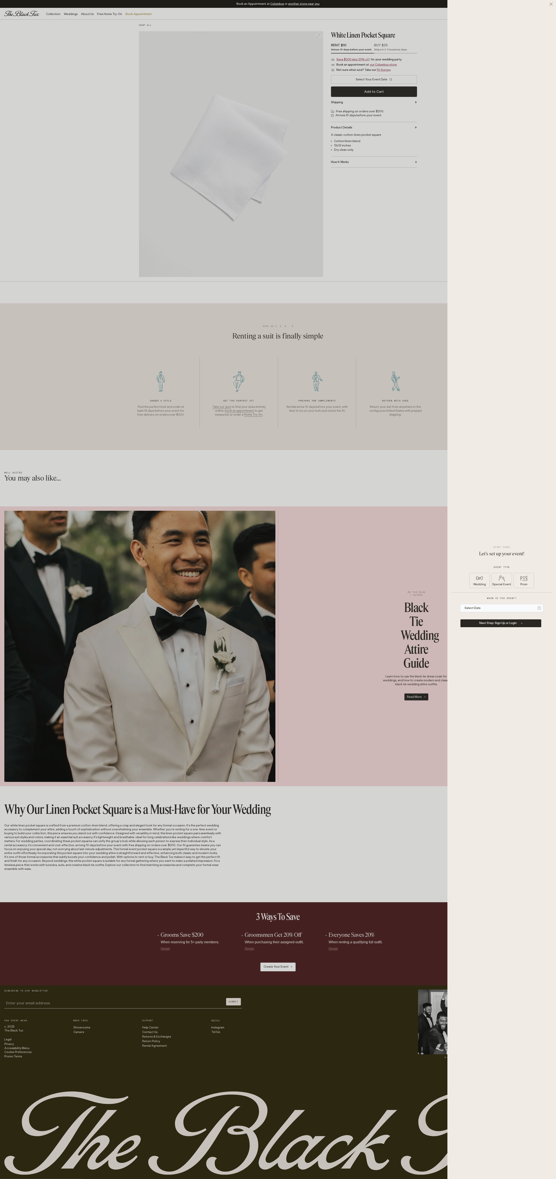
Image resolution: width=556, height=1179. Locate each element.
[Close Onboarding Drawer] (551, 4)
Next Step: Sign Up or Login (498, 623)
